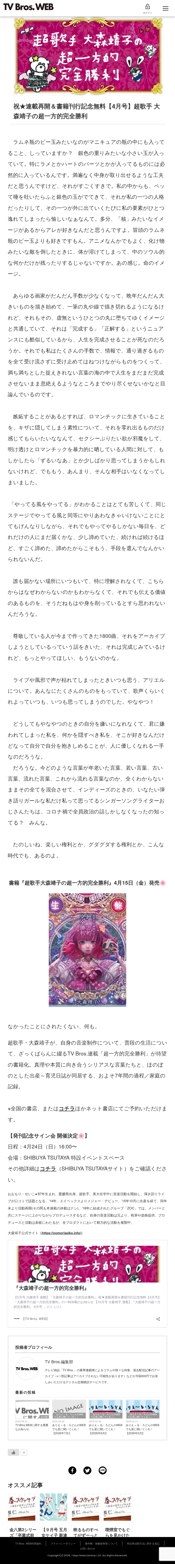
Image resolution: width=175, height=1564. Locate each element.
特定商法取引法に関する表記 (143, 1543)
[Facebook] (72, 1470)
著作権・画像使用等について (101, 1543)
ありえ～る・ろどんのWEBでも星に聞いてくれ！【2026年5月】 (142, 1429)
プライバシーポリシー (63, 1543)
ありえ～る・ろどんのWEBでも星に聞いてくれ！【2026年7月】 (69, 1429)
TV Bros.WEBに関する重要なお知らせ (31, 1427)
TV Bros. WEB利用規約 (28, 1543)
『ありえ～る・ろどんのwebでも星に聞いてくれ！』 (68, 1415)
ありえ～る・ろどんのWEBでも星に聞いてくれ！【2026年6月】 (105, 1429)
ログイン (147, 12)
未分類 (44, 1416)
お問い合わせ (87, 1548)
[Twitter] (87, 1470)
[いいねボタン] (13, 1452)
